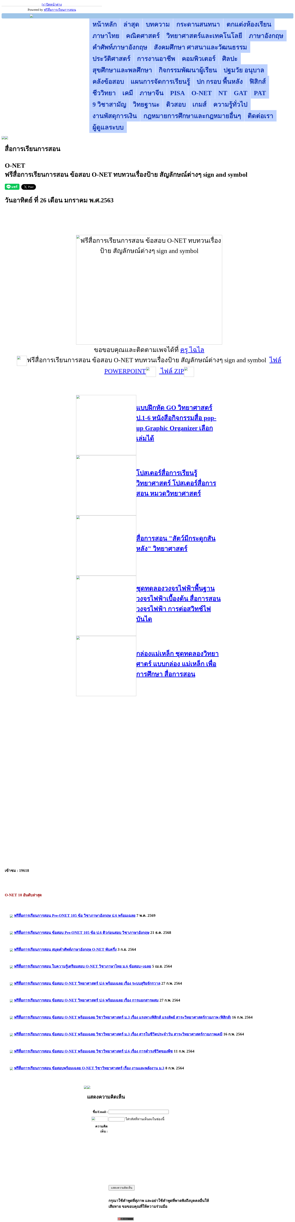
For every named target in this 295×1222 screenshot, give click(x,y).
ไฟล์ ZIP (171, 371)
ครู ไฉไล (192, 349)
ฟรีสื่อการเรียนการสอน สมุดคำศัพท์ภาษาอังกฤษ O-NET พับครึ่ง (65, 949)
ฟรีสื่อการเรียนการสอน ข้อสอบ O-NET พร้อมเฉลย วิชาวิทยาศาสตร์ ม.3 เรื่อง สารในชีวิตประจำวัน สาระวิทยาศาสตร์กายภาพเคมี (118, 1034)
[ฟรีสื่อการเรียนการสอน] (31, 16)
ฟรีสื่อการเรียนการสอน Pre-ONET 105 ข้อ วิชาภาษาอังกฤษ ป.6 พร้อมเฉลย (74, 915)
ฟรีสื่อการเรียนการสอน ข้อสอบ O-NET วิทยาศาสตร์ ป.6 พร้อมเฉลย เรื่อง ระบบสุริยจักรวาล (87, 983)
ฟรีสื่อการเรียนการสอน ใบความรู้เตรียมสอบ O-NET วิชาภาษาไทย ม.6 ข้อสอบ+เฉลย (82, 966)
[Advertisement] (149, 226)
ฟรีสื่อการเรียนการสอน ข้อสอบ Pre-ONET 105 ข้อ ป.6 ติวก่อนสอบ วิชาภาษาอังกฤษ (81, 932)
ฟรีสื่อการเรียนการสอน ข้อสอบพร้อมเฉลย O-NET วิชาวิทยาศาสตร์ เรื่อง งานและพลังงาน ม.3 (89, 1068)
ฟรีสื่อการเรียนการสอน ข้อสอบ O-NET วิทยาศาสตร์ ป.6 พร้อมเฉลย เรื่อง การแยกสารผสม (86, 1000)
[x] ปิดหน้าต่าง (52, 4)
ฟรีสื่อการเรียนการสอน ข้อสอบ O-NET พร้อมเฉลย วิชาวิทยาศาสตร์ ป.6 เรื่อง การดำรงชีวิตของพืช (93, 1051)
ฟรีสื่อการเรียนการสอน (60, 9)
